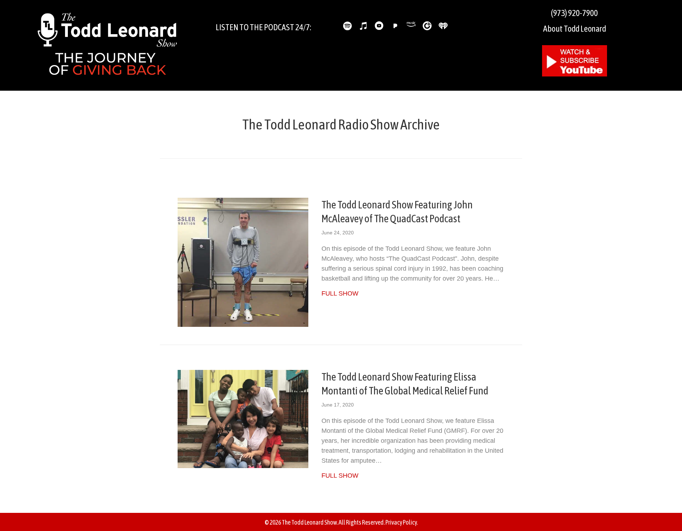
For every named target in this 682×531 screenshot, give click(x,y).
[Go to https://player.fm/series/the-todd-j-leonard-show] (427, 25)
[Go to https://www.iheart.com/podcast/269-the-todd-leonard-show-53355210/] (443, 25)
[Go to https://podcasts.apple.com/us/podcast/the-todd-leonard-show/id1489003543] (363, 26)
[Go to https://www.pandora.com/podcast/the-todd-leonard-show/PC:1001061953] (395, 25)
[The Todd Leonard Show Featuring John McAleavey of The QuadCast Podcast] (243, 261)
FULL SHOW (339, 293)
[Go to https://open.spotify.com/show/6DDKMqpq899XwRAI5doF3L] (347, 26)
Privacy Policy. (401, 522)
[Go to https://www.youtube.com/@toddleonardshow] (379, 27)
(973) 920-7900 (574, 13)
